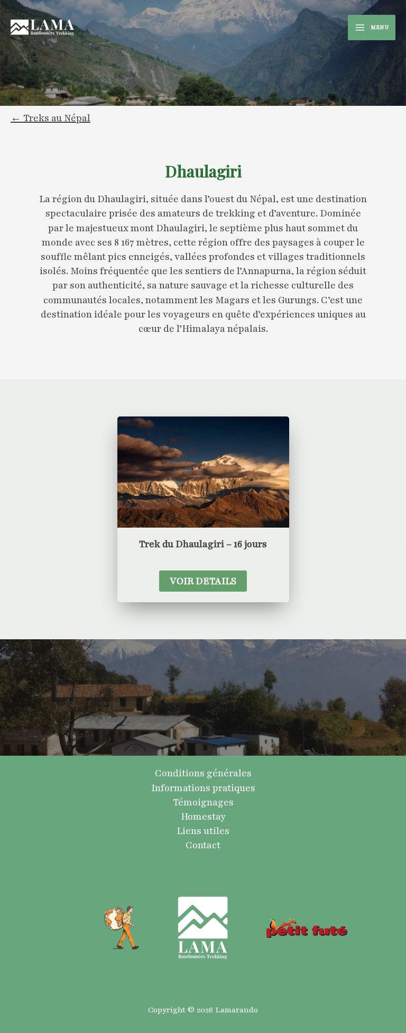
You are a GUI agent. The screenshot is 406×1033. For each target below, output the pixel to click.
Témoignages (203, 802)
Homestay (203, 816)
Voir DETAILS (203, 581)
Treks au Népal (56, 118)
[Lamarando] (42, 27)
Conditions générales (203, 773)
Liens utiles (203, 830)
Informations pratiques (203, 788)
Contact (203, 845)
